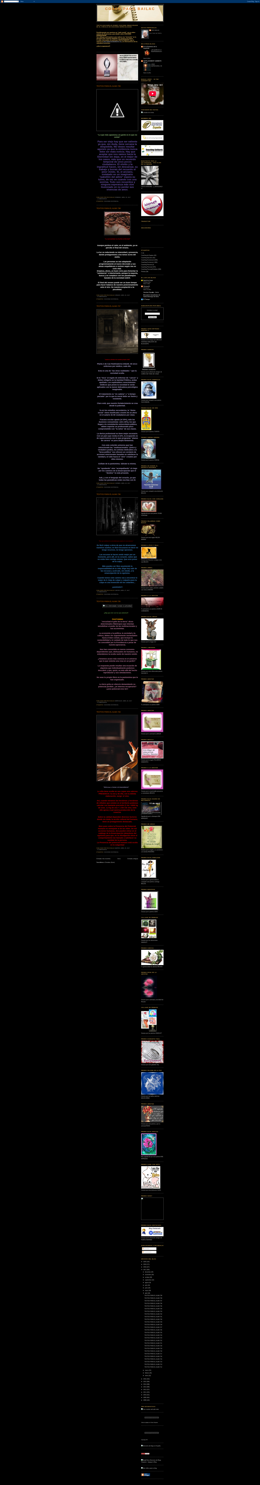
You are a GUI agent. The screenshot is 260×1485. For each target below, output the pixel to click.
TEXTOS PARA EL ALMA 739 (108, 86)
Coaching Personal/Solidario (149, 269)
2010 (145, 1395)
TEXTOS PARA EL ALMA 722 (153, 1340)
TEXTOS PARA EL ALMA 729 (153, 1322)
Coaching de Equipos (147, 255)
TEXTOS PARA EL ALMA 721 (153, 1343)
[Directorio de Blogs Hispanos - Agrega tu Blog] (152, 1462)
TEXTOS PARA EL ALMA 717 (153, 1354)
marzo (147, 1370)
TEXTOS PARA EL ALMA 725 (153, 1332)
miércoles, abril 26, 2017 (123, 700)
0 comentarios (102, 296)
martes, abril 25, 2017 (122, 848)
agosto (147, 1282)
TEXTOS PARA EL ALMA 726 (153, 1330)
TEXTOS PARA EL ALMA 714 (153, 1361)
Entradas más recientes (103, 858)
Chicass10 (146, 286)
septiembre (148, 1280)
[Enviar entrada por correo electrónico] (107, 198)
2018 (145, 1267)
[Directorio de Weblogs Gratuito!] (145, 1454)
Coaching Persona (146, 264)
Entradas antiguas (132, 858)
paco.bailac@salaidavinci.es (112, 41)
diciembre (148, 1272)
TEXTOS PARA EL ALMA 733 (153, 1311)
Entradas (146, 1248)
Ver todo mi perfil (155, 33)
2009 (145, 1397)
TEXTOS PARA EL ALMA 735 (108, 601)
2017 (145, 1269)
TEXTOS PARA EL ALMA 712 (153, 1367)
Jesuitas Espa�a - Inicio (151, 292)
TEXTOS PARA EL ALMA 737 (108, 306)
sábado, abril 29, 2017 (122, 295)
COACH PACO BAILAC (130, 9)
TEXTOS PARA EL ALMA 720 (153, 1346)
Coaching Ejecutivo (147, 257)
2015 (145, 1381)
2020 (145, 1261)
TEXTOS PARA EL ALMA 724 (153, 1335)
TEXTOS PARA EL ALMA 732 (153, 1314)
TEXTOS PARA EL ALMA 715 (153, 1359)
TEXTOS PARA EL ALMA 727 (153, 1327)
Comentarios (147, 1252)
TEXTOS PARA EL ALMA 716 (153, 1356)
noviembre (148, 1274)
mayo (147, 1290)
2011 (145, 1392)
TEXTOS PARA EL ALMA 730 (153, 1319)
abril (146, 1293)
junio (146, 1288)
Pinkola (143, 271)
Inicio (119, 858)
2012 (145, 1389)
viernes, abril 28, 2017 (122, 483)
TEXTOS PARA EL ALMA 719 (153, 1348)
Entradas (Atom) (110, 862)
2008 (145, 1400)
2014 (145, 1384)
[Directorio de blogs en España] (150, 1446)
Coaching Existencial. (111, 201)
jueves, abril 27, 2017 (122, 590)
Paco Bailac (155, 30)
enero (147, 1375)
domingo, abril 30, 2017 (123, 197)
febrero (147, 1373)
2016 (145, 1379)
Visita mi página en (149, 1422)
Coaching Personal (146, 267)
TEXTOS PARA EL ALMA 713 (153, 1364)
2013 (145, 1387)
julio (146, 1285)
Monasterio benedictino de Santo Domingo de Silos (151, 295)
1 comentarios (102, 198)
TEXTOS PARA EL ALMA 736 (108, 494)
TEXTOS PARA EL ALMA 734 (108, 712)
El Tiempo (146, 299)
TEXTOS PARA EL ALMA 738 (108, 208)
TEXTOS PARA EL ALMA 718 (153, 1351)
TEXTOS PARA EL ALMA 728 (153, 1324)
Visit (144, 1439)
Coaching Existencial (111, 299)
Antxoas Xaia (147, 282)
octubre (147, 1277)
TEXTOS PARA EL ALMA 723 (153, 1338)
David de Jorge (148, 280)
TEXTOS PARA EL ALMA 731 (153, 1316)
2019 (145, 1264)
